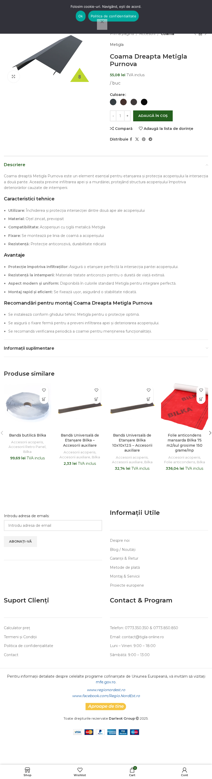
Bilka (27, 452)
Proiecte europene (127, 585)
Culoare (117, 94)
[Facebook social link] (131, 139)
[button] (44, 399)
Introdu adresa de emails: (26, 516)
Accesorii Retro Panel (27, 447)
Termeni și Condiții (20, 637)
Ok (80, 16)
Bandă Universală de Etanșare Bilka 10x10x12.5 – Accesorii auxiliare (132, 443)
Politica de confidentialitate (113, 16)
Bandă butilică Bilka (27, 435)
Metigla (117, 44)
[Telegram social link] (150, 139)
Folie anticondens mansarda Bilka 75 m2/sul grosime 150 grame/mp (184, 443)
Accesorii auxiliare (74, 457)
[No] (102, 24)
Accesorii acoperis (27, 442)
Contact (11, 654)
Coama (167, 33)
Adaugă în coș (153, 116)
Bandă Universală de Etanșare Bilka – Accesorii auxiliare (80, 440)
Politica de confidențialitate (28, 645)
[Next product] (205, 33)
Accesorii (147, 33)
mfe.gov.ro (106, 682)
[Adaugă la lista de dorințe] (44, 390)
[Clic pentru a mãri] (13, 76)
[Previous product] (195, 33)
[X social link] (137, 139)
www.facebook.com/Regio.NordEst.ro (106, 695)
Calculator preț (17, 628)
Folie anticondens (179, 462)
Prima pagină (122, 33)
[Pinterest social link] (143, 139)
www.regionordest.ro (106, 689)
